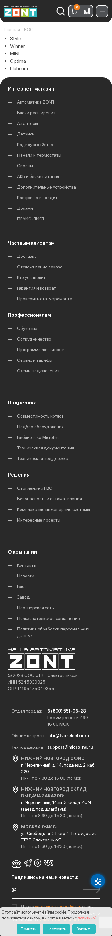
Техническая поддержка (42, 458)
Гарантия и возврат (36, 288)
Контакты (26, 565)
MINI (14, 53)
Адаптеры (27, 123)
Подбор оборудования (40, 426)
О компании (22, 552)
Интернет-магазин (31, 89)
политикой (87, 918)
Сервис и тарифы (34, 360)
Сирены (25, 165)
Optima (18, 61)
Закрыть (84, 929)
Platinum (19, 68)
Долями (25, 208)
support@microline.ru (70, 747)
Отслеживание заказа (40, 266)
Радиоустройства (35, 144)
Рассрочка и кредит (37, 197)
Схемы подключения (38, 370)
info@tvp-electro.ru (68, 735)
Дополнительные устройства (46, 186)
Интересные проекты (38, 519)
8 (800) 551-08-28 (66, 710)
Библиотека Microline (38, 437)
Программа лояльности (41, 349)
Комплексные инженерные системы (53, 509)
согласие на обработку (58, 906)
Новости (25, 575)
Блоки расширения (36, 112)
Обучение (27, 328)
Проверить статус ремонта (44, 298)
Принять (28, 929)
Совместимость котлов (40, 416)
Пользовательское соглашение (48, 618)
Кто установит (31, 277)
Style (15, 39)
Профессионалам (29, 315)
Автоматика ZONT (36, 102)
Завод (23, 597)
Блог (21, 586)
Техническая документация (45, 447)
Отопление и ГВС (34, 488)
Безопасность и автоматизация (49, 498)
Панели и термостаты (39, 155)
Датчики (26, 133)
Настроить (56, 929)
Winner (17, 46)
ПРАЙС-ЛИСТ (31, 218)
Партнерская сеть (35, 607)
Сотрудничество (34, 338)
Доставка (27, 256)
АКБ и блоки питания (38, 176)
